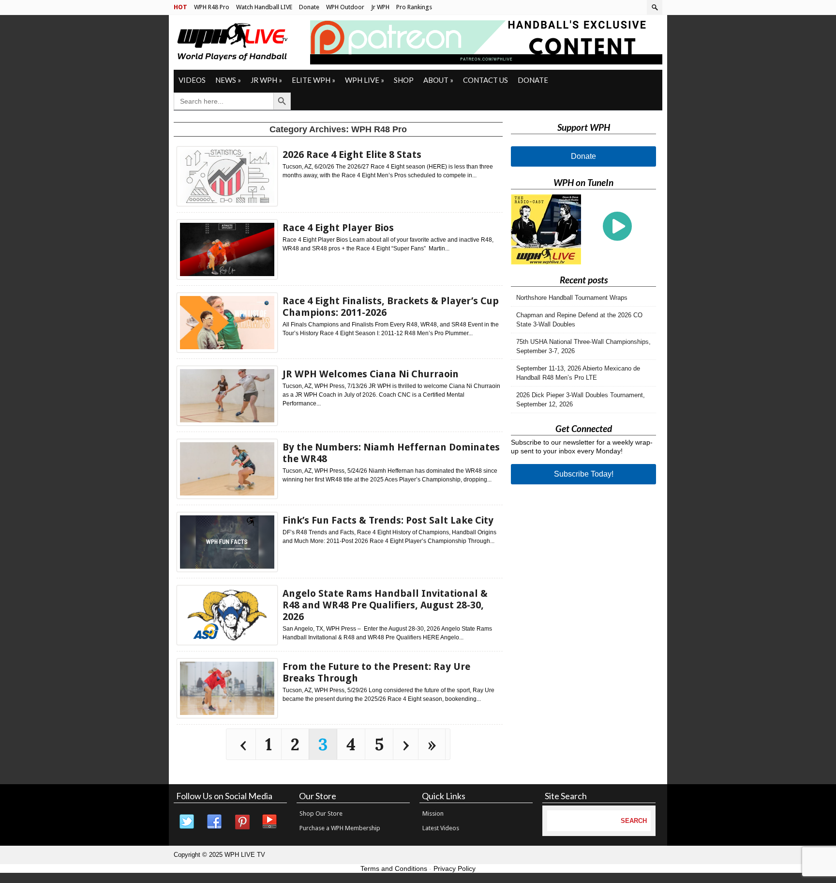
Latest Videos (440, 828)
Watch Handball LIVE (264, 7)
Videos (192, 80)
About (438, 80)
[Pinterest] (242, 822)
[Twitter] (187, 822)
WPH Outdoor (345, 7)
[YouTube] (270, 822)
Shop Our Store (321, 813)
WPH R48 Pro (211, 7)
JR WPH (266, 80)
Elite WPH (313, 80)
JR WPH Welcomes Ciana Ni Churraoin (371, 374)
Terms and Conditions (393, 868)
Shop (404, 80)
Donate (309, 7)
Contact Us (485, 80)
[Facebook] (215, 822)
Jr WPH (380, 7)
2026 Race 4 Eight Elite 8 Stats (352, 154)
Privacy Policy (454, 868)
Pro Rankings (414, 7)
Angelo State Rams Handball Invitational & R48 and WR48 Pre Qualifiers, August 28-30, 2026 (385, 605)
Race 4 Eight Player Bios (338, 227)
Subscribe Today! (583, 474)
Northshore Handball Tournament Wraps (571, 297)
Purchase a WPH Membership (339, 828)
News (228, 80)
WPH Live (364, 80)
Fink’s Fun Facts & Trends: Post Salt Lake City (388, 520)
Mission (433, 813)
